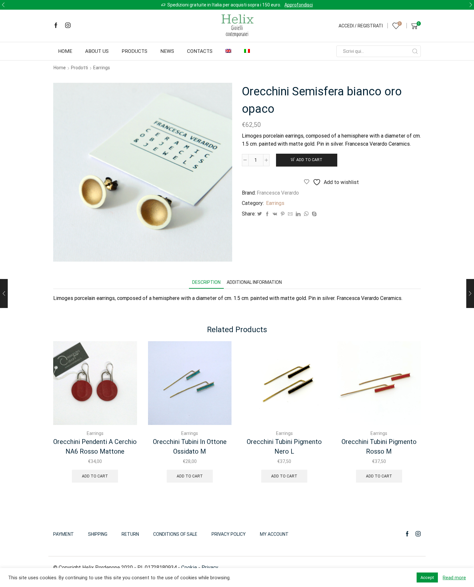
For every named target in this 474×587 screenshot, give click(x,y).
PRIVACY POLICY (229, 534)
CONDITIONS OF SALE (175, 534)
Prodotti (79, 67)
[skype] (313, 214)
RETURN (130, 534)
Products (134, 51)
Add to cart (309, 160)
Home (65, 51)
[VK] (275, 214)
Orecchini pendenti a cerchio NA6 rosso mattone (95, 446)
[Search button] (415, 51)
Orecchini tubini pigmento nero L (284, 446)
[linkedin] (298, 214)
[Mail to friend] (290, 214)
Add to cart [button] (95, 476)
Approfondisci (298, 4)
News (167, 51)
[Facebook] (56, 26)
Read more (454, 578)
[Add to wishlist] (126, 354)
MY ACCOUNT (274, 534)
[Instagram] (68, 26)
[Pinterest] (282, 214)
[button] (3, 5)
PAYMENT (63, 534)
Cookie (189, 567)
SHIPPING (97, 534)
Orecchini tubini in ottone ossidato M (190, 446)
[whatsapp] (306, 214)
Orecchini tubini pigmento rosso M (379, 446)
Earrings (101, 67)
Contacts (199, 51)
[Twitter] (259, 214)
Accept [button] (427, 577)
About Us (97, 51)
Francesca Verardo (278, 193)
